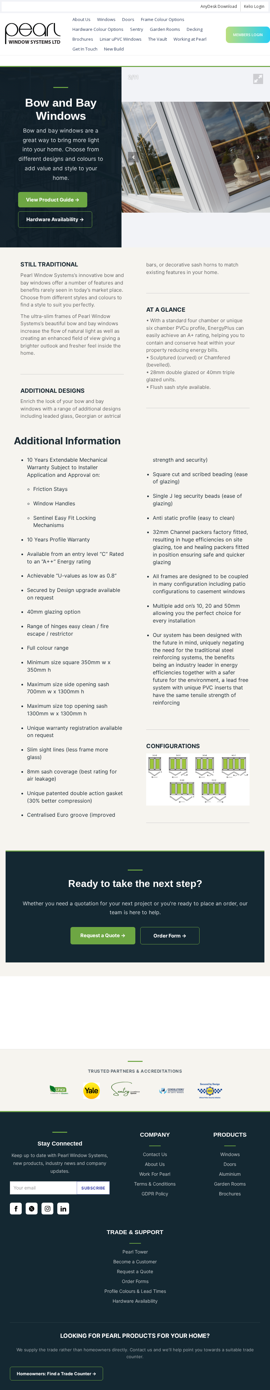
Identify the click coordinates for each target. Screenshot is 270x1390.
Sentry (136, 29)
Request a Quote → (102, 935)
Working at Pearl (190, 39)
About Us (81, 19)
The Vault (157, 39)
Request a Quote (135, 1271)
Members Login (248, 34)
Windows (106, 19)
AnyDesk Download (219, 6)
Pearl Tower (135, 1251)
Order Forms (135, 1281)
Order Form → (169, 936)
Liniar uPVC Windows (121, 39)
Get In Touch (84, 49)
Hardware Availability (135, 1301)
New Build (114, 49)
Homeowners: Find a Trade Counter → (56, 1373)
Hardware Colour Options (97, 29)
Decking (194, 29)
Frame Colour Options (162, 19)
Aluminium (230, 1174)
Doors (128, 19)
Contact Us (155, 1154)
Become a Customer (135, 1261)
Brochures (82, 39)
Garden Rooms (165, 29)
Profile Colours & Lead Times (135, 1291)
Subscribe (93, 1188)
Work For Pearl (154, 1174)
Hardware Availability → (55, 219)
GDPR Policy (155, 1193)
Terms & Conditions (155, 1184)
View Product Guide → (52, 200)
